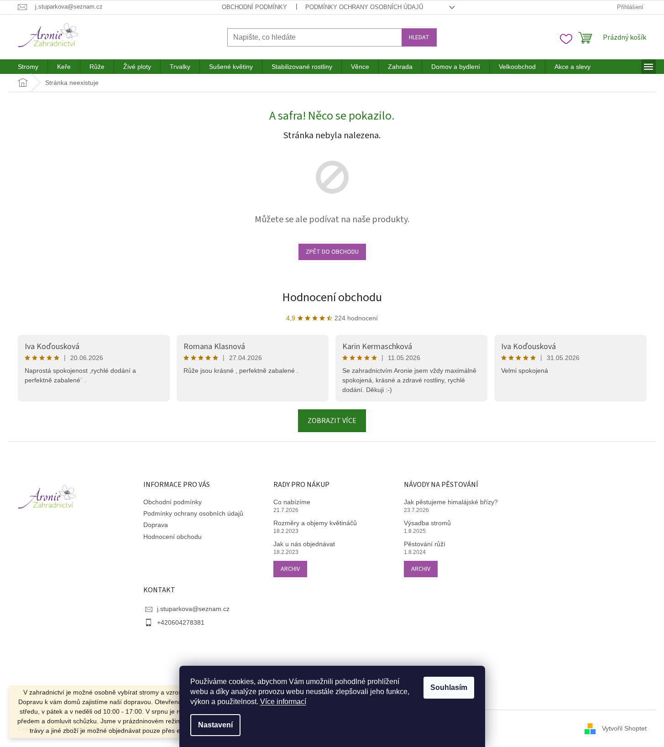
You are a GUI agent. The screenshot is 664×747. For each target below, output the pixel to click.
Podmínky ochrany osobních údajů (364, 7)
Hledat (419, 37)
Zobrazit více (332, 421)
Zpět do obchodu (332, 251)
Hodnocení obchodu (332, 297)
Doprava (155, 524)
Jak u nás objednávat (304, 544)
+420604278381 (180, 622)
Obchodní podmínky (254, 7)
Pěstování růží (424, 544)
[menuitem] (28, 66)
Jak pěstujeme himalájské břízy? (451, 502)
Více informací (283, 701)
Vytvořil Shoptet (624, 727)
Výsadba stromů (427, 523)
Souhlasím (448, 687)
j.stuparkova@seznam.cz (193, 608)
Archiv (290, 569)
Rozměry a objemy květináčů (315, 523)
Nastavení (215, 725)
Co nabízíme (291, 502)
